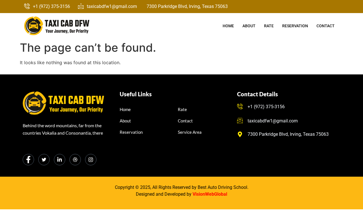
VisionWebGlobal (210, 194)
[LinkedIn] (59, 159)
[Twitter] (44, 159)
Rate (269, 26)
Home (228, 26)
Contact (325, 26)
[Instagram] (90, 159)
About (249, 26)
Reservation (295, 26)
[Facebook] (28, 159)
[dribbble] (75, 159)
